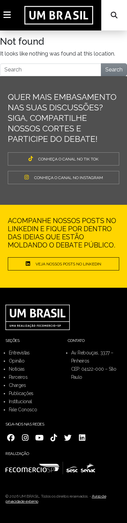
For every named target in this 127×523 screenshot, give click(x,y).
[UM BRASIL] (58, 15)
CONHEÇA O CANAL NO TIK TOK (68, 159)
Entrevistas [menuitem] (19, 352)
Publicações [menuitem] (21, 393)
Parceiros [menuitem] (18, 377)
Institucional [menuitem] (20, 401)
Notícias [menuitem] (17, 369)
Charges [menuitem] (17, 385)
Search (114, 69)
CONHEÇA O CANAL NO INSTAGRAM (68, 177)
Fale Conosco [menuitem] (23, 409)
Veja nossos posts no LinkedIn (68, 264)
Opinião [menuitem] (16, 361)
